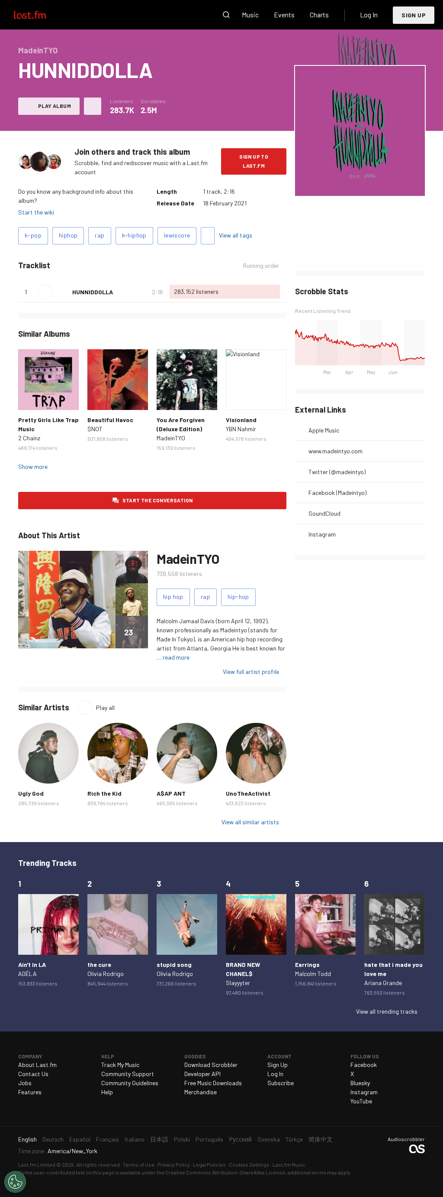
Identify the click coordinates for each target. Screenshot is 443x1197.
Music (250, 14)
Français (107, 1139)
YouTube (361, 1101)
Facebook (363, 1064)
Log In (369, 14)
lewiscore (177, 235)
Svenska (268, 1139)
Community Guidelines (129, 1082)
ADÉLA (27, 973)
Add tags (208, 235)
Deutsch (53, 1139)
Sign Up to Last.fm (253, 161)
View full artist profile (251, 671)
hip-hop (238, 596)
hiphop (68, 235)
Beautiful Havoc (110, 419)
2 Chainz (29, 438)
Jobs (25, 1082)
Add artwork (360, 183)
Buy (29, 399)
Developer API (202, 1073)
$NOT (95, 429)
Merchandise (200, 1092)
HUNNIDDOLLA (92, 292)
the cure (99, 964)
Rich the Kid (104, 793)
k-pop (33, 235)
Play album (54, 106)
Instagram (322, 534)
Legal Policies (209, 1164)
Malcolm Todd (313, 973)
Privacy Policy (173, 1164)
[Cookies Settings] (15, 1182)
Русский (240, 1139)
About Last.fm (37, 1064)
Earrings (307, 964)
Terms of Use (138, 1164)
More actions (92, 106)
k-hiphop (134, 235)
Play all (105, 707)
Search (226, 14)
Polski (182, 1139)
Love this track (62, 292)
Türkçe (294, 1139)
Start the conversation (157, 500)
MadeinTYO (171, 438)
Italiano (134, 1139)
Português (209, 1139)
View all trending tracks (386, 1011)
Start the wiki (36, 212)
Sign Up (413, 15)
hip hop (173, 596)
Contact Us (33, 1073)
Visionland (241, 419)
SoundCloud (324, 513)
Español (79, 1139)
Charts (319, 14)
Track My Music (120, 1064)
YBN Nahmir (241, 429)
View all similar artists (250, 822)
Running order (261, 265)
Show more (33, 466)
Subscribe (280, 1082)
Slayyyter (238, 982)
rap (99, 235)
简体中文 (320, 1139)
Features (30, 1092)
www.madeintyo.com (335, 451)
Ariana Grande (383, 982)
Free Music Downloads (213, 1082)
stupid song (174, 964)
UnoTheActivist (248, 793)
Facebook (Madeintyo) (337, 492)
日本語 (159, 1139)
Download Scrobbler (211, 1064)
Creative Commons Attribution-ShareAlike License (225, 1172)
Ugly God (31, 793)
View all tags (235, 235)
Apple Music (323, 430)
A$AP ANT (171, 793)
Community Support (127, 1073)
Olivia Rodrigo (105, 973)
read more (176, 657)
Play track (45, 292)
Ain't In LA (32, 964)
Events (284, 14)
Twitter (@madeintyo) (337, 471)
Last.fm (40, 15)
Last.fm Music (289, 1164)
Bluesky (360, 1082)
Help (107, 1092)
